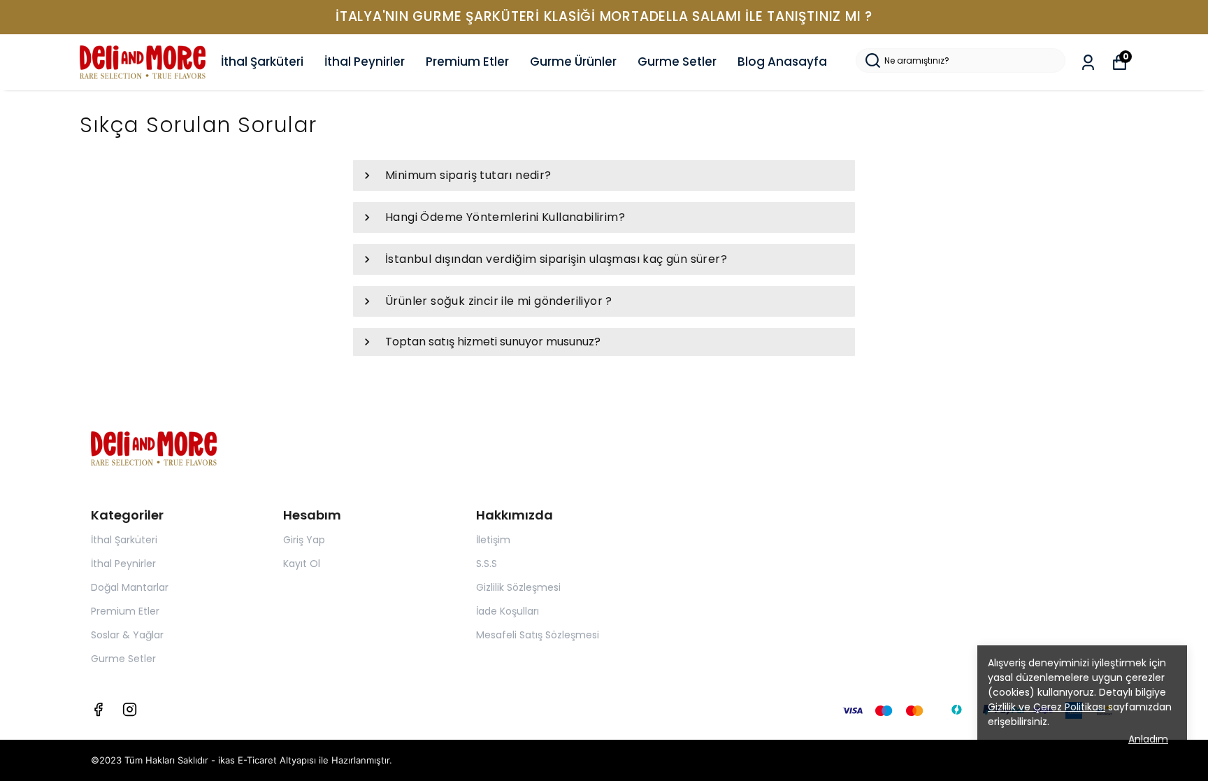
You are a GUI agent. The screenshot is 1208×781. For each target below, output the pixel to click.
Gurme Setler (677, 61)
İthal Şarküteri (262, 61)
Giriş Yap (304, 540)
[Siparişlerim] (1088, 62)
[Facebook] (98, 709)
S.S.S (486, 564)
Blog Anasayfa (782, 61)
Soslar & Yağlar (127, 635)
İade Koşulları (507, 611)
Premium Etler (467, 61)
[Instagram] (129, 709)
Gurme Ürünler (573, 61)
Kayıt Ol (301, 564)
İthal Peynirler (364, 61)
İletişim (493, 540)
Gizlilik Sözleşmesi (518, 587)
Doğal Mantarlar (129, 587)
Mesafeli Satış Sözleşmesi (537, 635)
